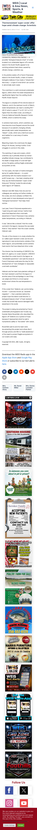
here (4, 364)
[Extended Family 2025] (18, 482)
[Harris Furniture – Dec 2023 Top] (18, 649)
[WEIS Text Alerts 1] (18, 678)
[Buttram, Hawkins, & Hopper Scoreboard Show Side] (18, 415)
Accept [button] (20, 825)
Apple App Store (9, 357)
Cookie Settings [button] (9, 825)
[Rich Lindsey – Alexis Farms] (18, 587)
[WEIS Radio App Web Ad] (18, 707)
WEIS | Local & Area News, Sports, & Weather (20, 8)
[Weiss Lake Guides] (18, 620)
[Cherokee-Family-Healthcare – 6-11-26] (18, 518)
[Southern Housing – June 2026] (18, 448)
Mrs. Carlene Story (5, 387)
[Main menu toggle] (33, 7)
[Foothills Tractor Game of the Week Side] (18, 765)
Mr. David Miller (17, 387)
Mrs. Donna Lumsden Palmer (30, 387)
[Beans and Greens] (18, 554)
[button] (4, 371)
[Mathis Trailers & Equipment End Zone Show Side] (18, 736)
